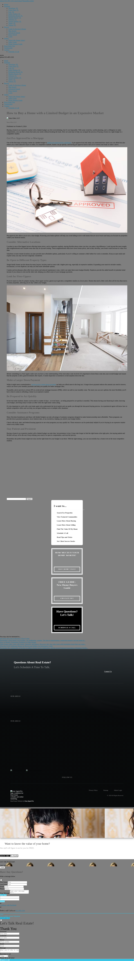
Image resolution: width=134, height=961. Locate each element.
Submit (2, 901)
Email (2, 886)
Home (6, 4)
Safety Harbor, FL (14, 14)
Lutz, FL (11, 12)
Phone (2, 889)
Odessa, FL (12, 25)
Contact (6, 50)
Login (10, 36)
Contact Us (108, 671)
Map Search (12, 31)
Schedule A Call (13, 52)
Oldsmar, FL (12, 19)
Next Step (3, 895)
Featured (7, 6)
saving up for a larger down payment (43, 384)
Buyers (6, 27)
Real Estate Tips (9, 46)
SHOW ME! (5, 856)
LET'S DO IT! (5, 918)
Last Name (3, 884)
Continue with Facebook (8, 905)
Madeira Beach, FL (14, 18)
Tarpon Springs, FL (14, 21)
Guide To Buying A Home (17, 29)
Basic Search (12, 35)
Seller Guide (12, 42)
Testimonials (8, 48)
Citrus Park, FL (13, 10)
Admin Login (118, 790)
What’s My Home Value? (16, 40)
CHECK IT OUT (67, 598)
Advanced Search (14, 33)
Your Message (4, 893)
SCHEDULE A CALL (67, 627)
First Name (3, 882)
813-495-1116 (7, 57)
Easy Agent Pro (29, 801)
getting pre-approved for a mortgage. (59, 143)
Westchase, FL (13, 8)
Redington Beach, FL (15, 16)
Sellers (6, 38)
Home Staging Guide (15, 44)
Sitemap (105, 790)
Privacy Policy (93, 790)
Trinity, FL (11, 23)
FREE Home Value (67, 569)
